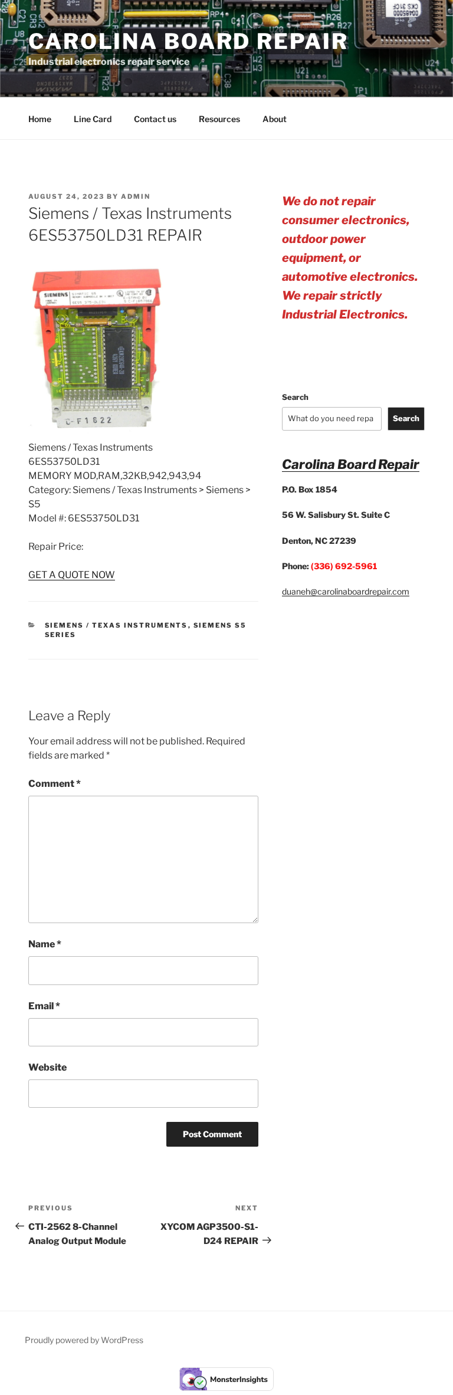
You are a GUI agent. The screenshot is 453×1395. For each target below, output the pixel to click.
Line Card (92, 119)
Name (44, 944)
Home (39, 119)
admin (135, 196)
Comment (54, 783)
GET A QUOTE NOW (71, 574)
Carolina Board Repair (188, 41)
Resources (219, 119)
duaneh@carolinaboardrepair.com (345, 591)
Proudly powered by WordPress (84, 1340)
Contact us (155, 119)
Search (295, 397)
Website (47, 1067)
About (274, 119)
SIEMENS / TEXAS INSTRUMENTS (116, 625)
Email (44, 1006)
